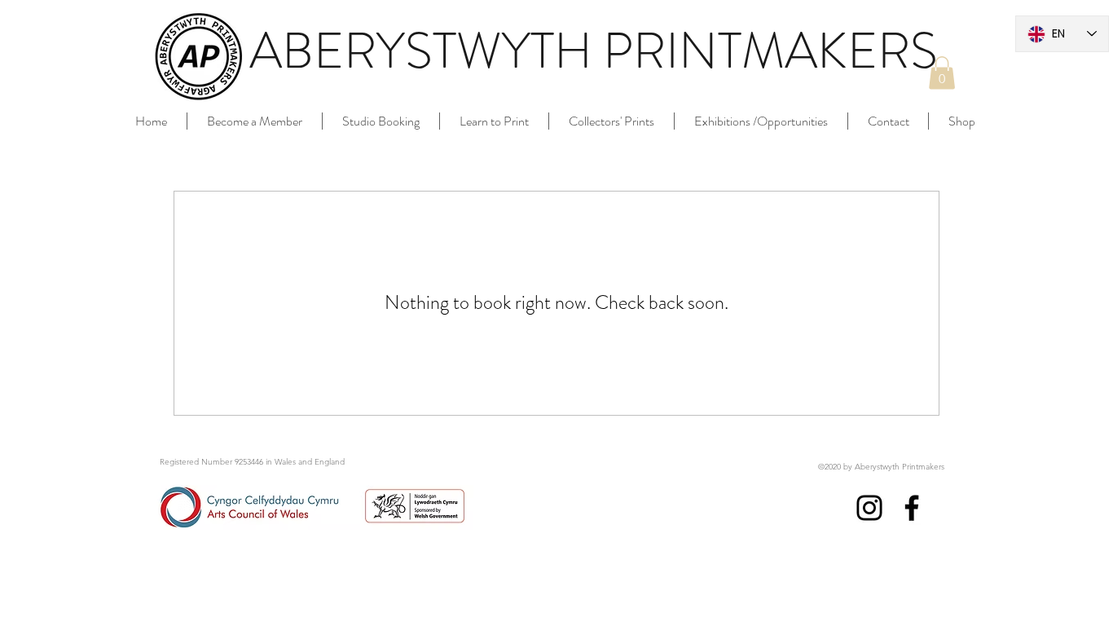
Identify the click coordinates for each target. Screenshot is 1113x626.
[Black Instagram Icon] (869, 508)
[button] (942, 73)
